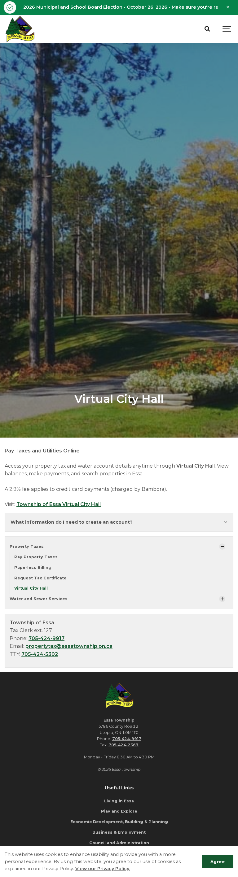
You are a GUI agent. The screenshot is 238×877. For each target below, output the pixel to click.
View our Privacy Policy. (102, 868)
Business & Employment (119, 832)
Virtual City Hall (31, 588)
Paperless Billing (32, 567)
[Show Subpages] (222, 546)
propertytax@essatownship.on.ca (68, 646)
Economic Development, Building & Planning (119, 821)
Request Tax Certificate (40, 578)
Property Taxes (27, 546)
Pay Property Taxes (36, 557)
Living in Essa (119, 801)
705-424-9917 (46, 638)
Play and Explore (119, 811)
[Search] (207, 29)
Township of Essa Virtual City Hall (58, 504)
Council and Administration (119, 842)
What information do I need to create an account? (72, 522)
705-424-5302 (39, 654)
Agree (217, 861)
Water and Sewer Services (39, 598)
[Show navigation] (227, 29)
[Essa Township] (20, 29)
